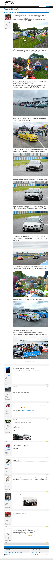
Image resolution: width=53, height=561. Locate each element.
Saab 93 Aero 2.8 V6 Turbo (32, 361)
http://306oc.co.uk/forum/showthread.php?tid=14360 (28, 410)
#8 (47, 475)
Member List (40, 5)
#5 (47, 419)
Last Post (42, 551)
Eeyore (32, 552)
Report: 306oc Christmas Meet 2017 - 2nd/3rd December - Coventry (14, 552)
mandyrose (45, 551)
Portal (30, 5)
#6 (47, 443)
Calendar (45, 5)
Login (11, 6)
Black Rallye (26, 361)
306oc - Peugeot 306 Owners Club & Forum (9, 8)
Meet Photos (21, 8)
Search (33, 5)
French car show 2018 (8, 549)
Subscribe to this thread (7, 555)
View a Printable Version (7, 554)
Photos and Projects (17, 8)
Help (48, 5)
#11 (47, 528)
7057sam (33, 549)
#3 (47, 386)
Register (13, 6)
